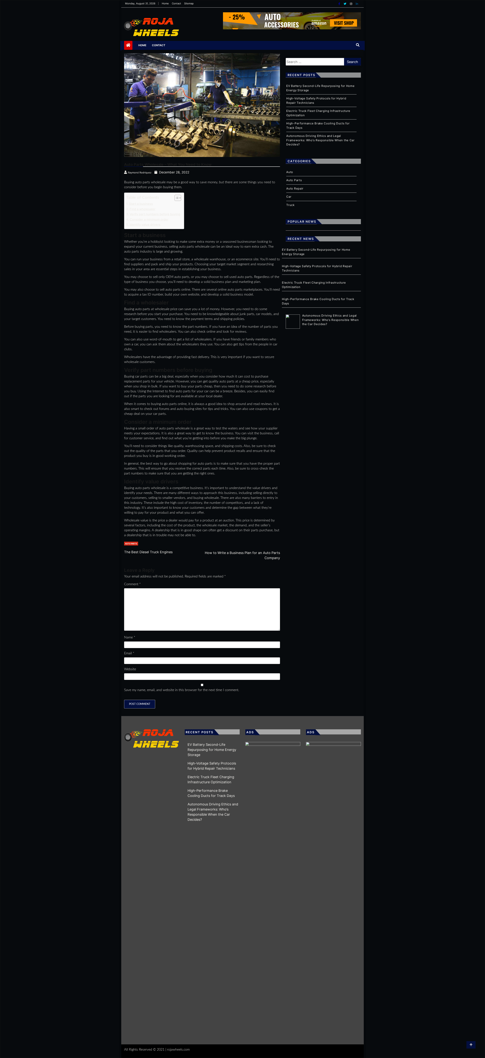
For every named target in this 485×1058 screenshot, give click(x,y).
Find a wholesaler (142, 209)
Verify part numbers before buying (155, 214)
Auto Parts (131, 543)
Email (129, 653)
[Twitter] (345, 3)
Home (165, 3)
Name (129, 637)
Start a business (141, 204)
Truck (290, 205)
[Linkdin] (357, 3)
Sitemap (189, 3)
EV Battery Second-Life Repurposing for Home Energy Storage (212, 750)
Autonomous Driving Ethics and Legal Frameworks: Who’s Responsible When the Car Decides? (320, 140)
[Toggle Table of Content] (176, 198)
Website (130, 669)
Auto (289, 172)
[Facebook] (339, 3)
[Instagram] (351, 3)
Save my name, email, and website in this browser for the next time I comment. (181, 690)
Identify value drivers (145, 224)
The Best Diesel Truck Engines (148, 552)
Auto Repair (295, 188)
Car (288, 196)
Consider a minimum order (149, 219)
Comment (132, 584)
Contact (176, 3)
